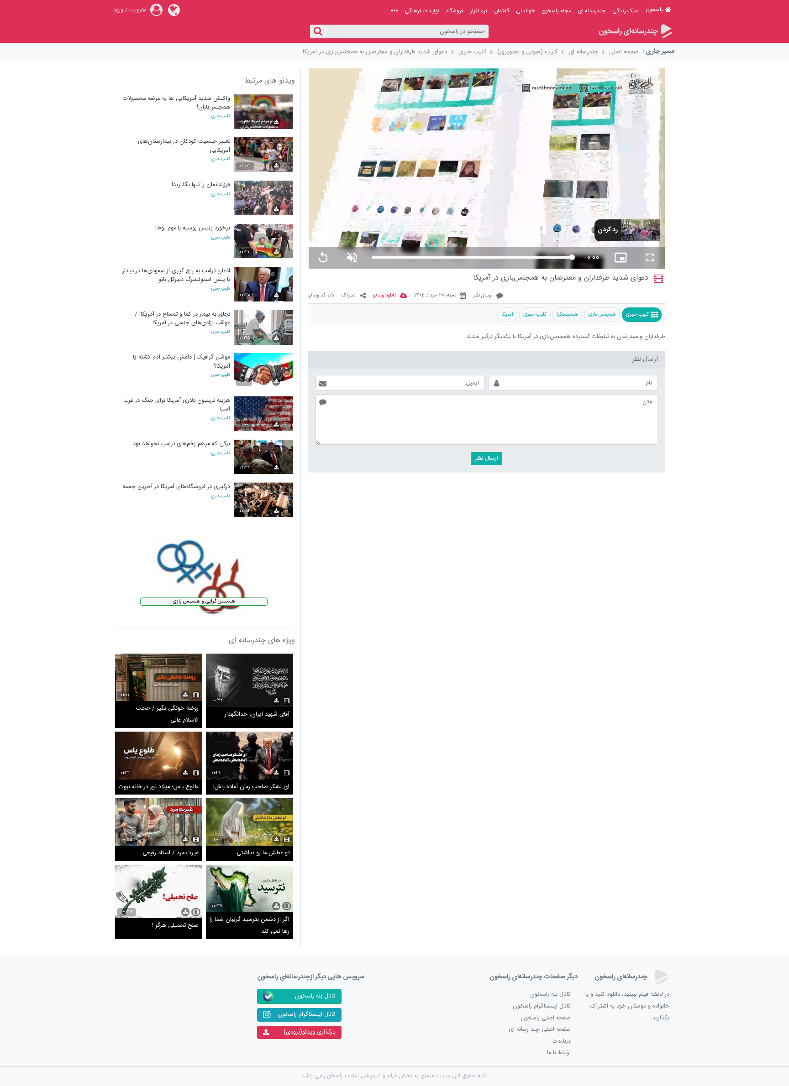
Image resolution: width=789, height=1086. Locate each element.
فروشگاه (454, 11)
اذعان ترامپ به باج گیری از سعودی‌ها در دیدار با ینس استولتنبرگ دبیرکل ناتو (176, 275)
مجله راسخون (556, 11)
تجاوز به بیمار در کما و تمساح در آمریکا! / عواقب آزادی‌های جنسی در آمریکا (182, 318)
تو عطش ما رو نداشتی (263, 853)
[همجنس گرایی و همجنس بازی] (204, 571)
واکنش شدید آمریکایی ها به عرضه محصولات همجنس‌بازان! (176, 102)
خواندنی (525, 11)
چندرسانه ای (591, 11)
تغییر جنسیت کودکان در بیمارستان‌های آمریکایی (184, 145)
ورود (118, 10)
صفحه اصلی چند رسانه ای (540, 1029)
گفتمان (501, 11)
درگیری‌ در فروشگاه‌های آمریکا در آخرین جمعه (176, 487)
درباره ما (561, 1041)
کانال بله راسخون (550, 994)
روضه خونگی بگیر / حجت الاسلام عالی (167, 714)
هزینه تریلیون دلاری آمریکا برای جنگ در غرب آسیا (176, 404)
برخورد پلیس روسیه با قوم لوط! (192, 228)
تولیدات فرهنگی (422, 11)
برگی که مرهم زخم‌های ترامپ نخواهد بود (181, 444)
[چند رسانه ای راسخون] (635, 31)
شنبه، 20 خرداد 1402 (435, 296)
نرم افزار (478, 11)
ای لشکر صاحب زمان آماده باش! (251, 787)
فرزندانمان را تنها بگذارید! (201, 185)
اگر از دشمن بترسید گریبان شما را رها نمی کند (249, 925)
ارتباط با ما (559, 1053)
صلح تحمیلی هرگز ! (175, 925)
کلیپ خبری (472, 52)
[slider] (472, 257)
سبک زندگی (625, 11)
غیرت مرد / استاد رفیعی (170, 853)
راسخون (654, 9)
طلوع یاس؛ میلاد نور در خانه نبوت (159, 787)
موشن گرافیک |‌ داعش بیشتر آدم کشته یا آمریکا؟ (181, 361)
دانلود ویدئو (384, 296)
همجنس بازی (602, 314)
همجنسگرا (567, 314)
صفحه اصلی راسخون (546, 1018)
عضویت (138, 10)
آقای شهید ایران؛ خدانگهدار (257, 714)
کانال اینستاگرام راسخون (542, 1006)
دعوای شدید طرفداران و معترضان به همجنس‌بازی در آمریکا (375, 52)
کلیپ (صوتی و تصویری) (527, 52)
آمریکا (507, 314)
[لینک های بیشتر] (394, 10)
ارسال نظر (483, 296)
